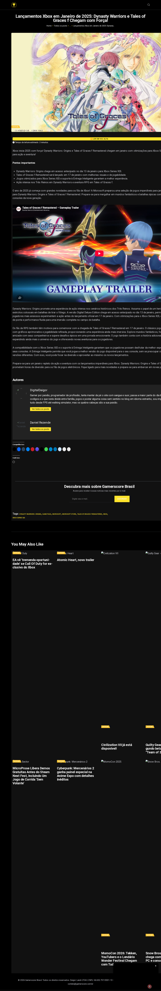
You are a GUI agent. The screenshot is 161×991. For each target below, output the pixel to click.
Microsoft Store (69, 514)
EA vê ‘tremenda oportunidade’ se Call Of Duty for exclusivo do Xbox (32, 563)
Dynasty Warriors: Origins (30, 514)
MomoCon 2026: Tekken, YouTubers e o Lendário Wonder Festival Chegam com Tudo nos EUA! (119, 958)
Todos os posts (60, 26)
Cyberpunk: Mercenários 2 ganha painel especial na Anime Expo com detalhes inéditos (75, 773)
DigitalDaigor (38, 390)
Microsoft (56, 514)
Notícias (15, 126)
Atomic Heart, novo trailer (75, 560)
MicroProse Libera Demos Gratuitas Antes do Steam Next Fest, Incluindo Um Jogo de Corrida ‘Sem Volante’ (31, 775)
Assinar (122, 499)
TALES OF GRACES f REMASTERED (89, 514)
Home (49, 26)
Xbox (105, 514)
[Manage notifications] (150, 986)
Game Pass (46, 514)
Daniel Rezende (40, 422)
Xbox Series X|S (19, 518)
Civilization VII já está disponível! (116, 746)
